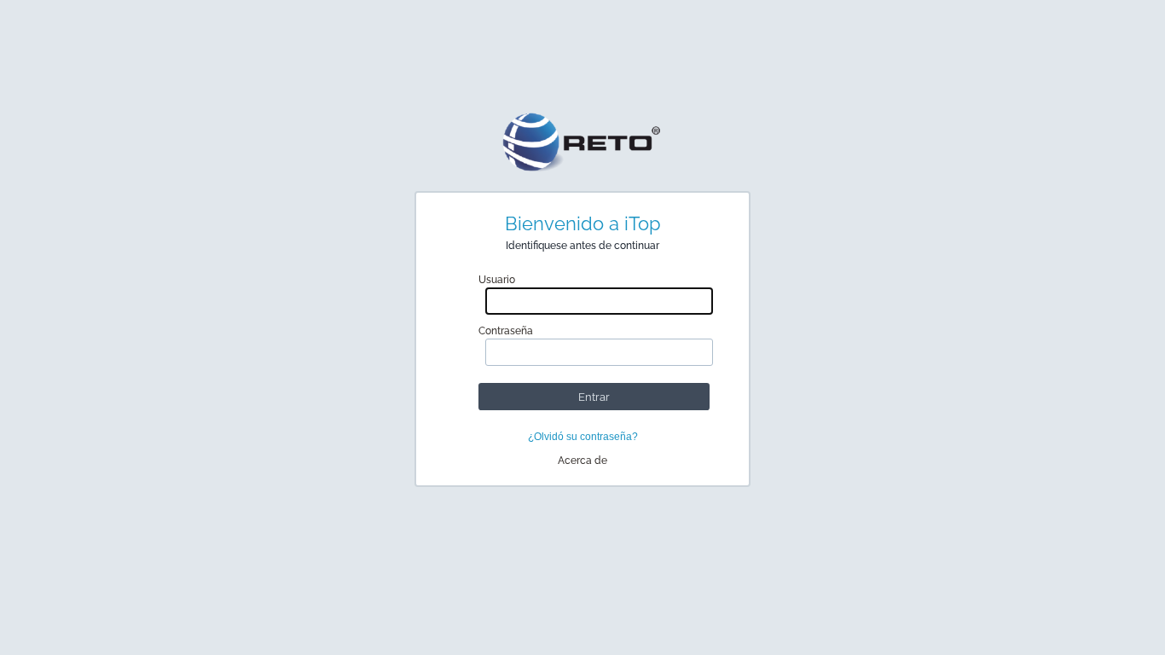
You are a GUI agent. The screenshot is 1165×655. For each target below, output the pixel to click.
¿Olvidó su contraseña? (583, 437)
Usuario (496, 280)
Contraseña (505, 331)
